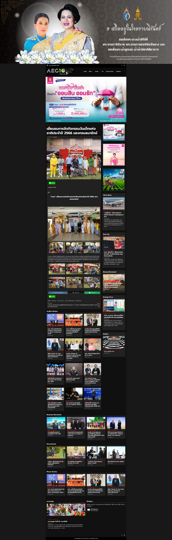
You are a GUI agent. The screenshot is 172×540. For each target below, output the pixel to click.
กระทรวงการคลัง (60, 300)
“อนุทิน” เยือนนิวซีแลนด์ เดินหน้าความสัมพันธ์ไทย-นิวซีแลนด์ (56, 452)
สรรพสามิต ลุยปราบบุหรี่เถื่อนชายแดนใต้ (73, 369)
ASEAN (96, 71)
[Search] (124, 71)
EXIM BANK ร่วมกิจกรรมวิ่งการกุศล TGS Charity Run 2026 (55, 369)
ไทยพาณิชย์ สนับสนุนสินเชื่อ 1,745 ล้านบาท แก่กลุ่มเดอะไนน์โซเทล (76, 423)
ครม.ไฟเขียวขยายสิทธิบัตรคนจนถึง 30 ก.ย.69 (76, 452)
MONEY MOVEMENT (109, 281)
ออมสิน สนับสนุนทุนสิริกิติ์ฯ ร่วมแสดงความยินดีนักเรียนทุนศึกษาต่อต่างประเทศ (92, 320)
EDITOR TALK (55, 519)
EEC (103, 71)
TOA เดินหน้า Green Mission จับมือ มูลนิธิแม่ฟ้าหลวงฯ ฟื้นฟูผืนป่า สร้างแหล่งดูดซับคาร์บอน (92, 369)
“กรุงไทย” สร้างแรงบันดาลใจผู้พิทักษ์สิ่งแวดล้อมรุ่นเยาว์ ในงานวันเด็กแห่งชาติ (61, 305)
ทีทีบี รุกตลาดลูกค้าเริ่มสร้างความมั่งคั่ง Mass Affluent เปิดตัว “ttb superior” (116, 423)
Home (85, 71)
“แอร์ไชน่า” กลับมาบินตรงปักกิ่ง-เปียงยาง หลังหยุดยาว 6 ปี (114, 203)
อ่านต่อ (105, 226)
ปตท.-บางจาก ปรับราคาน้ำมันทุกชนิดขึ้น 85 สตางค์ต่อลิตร (114, 305)
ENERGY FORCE (107, 313)
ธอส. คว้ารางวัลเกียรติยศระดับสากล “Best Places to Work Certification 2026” (55, 320)
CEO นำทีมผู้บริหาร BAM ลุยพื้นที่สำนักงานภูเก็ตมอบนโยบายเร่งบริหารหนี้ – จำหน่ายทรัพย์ (55, 394)
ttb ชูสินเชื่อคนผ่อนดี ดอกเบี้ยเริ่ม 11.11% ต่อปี (56, 423)
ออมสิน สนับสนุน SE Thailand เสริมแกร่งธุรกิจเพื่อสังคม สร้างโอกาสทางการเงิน (73, 344)
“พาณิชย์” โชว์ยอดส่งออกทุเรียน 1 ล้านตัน (96, 452)
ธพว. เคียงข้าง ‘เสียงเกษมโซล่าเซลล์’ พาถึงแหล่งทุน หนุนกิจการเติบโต (114, 243)
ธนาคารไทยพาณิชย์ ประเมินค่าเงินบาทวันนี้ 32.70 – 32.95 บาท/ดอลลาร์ (113, 285)
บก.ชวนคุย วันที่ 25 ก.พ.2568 (66, 510)
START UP (111, 250)
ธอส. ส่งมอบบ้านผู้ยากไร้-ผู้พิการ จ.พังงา (92, 344)
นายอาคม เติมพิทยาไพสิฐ (69, 300)
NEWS (90, 71)
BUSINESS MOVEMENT (52, 430)
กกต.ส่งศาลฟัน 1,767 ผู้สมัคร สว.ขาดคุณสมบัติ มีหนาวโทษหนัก (114, 342)
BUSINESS (118, 71)
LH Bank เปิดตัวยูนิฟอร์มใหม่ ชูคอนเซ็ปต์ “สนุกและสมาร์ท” (87, 305)
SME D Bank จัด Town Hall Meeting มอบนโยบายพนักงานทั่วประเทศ (55, 344)
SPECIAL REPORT (110, 71)
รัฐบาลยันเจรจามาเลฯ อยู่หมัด (116, 452)
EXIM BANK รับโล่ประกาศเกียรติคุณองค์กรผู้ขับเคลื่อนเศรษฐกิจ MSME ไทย (92, 394)
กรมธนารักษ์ (53, 300)
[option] (114, 283)
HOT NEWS (106, 250)
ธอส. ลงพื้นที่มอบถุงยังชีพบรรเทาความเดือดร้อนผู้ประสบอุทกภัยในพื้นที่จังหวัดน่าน (73, 320)
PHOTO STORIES (51, 327)
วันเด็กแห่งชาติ (78, 300)
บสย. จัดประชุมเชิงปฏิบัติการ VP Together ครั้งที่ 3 (73, 394)
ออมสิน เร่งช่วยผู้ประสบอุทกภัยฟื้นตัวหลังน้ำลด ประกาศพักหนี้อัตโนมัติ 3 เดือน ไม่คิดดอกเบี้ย (96, 423)
